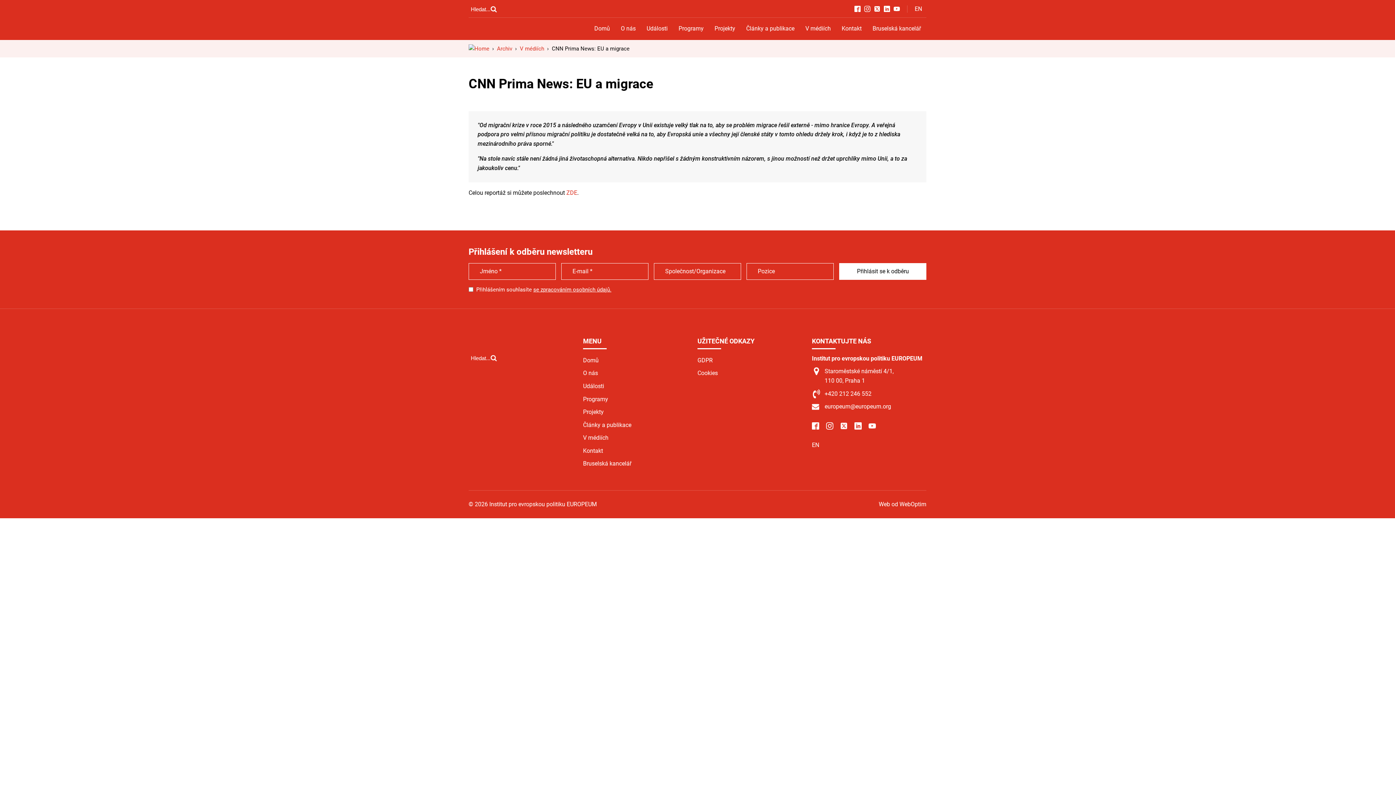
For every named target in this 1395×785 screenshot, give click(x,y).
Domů (602, 28)
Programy (691, 28)
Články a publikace (770, 28)
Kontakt (852, 28)
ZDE (571, 192)
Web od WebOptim (902, 504)
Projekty (725, 28)
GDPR (705, 360)
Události (657, 28)
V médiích (818, 28)
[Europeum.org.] (479, 48)
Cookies (708, 373)
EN (918, 8)
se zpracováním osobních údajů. (572, 289)
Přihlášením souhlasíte (543, 289)
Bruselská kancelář (897, 28)
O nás (628, 28)
